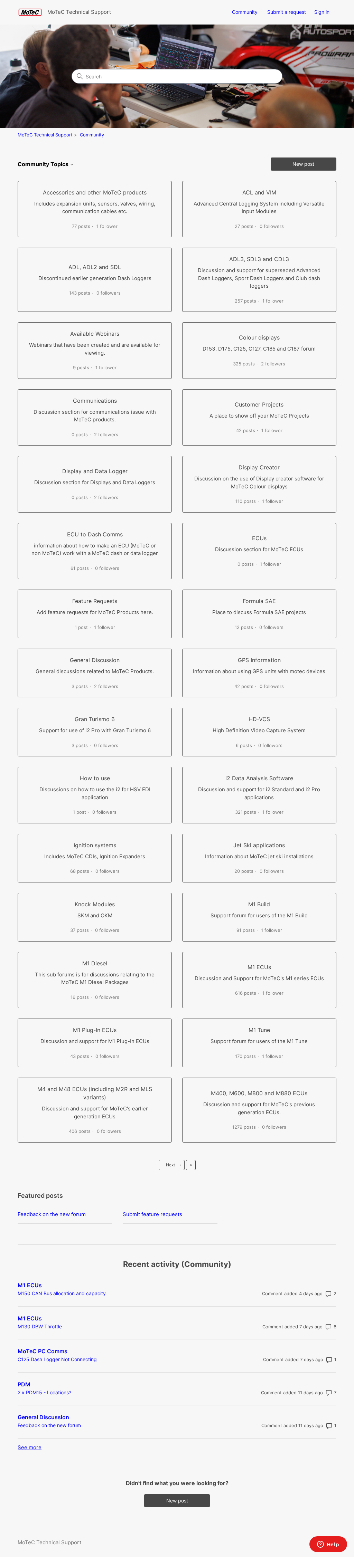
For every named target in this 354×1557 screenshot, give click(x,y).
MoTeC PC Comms (42, 1351)
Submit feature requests (152, 1214)
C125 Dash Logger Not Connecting (57, 1359)
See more (29, 1447)
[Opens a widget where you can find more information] (328, 1545)
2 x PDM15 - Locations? (44, 1392)
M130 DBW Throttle (40, 1326)
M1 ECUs (30, 1285)
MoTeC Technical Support (45, 134)
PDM (24, 1384)
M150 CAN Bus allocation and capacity (62, 1293)
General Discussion (43, 1417)
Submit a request (286, 12)
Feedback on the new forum (52, 1214)
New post (303, 164)
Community (245, 12)
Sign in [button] (321, 12)
